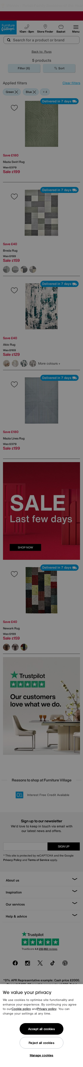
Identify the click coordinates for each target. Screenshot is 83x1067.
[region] (41, 1025)
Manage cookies (41, 1055)
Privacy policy (46, 1009)
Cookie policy (21, 1009)
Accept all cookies (41, 1029)
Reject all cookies (41, 1043)
